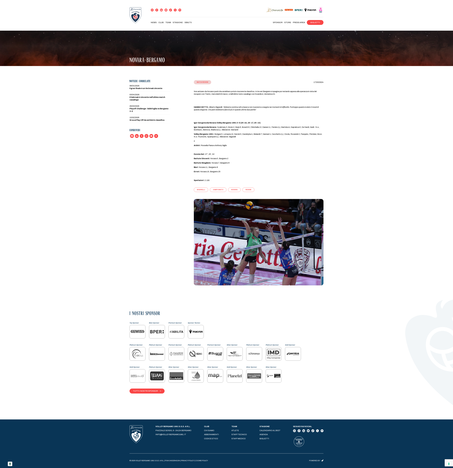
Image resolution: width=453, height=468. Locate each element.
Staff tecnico (239, 434)
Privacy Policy (187, 461)
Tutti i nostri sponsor (145, 391)
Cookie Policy (201, 461)
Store (287, 22)
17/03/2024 (318, 82)
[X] (141, 136)
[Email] (151, 136)
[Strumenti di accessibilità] (10, 464)
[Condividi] (156, 136)
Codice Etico (211, 439)
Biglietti (315, 22)
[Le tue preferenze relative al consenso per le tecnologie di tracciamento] (449, 464)
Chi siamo (209, 430)
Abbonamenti (211, 434)
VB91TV (188, 22)
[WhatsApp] (146, 136)
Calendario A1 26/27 (270, 430)
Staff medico (238, 439)
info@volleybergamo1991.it (170, 434)
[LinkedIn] (136, 136)
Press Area (299, 22)
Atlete (235, 430)
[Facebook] (132, 136)
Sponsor (278, 22)
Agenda (264, 434)
